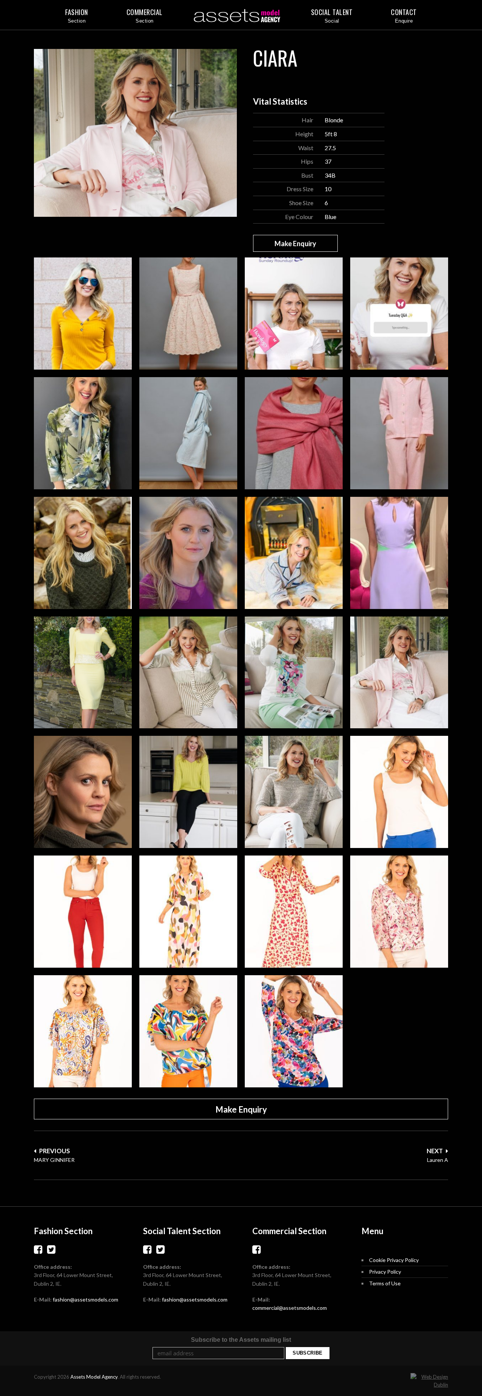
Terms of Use (385, 1283)
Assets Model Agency (93, 1377)
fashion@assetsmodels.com (85, 1299)
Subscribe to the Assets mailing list (241, 1340)
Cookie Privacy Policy (394, 1260)
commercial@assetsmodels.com (289, 1308)
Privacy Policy (385, 1271)
